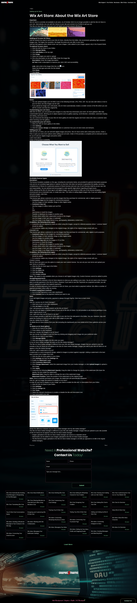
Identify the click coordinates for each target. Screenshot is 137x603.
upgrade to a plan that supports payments (48, 284)
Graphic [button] (66, 600)
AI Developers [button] (80, 600)
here (45, 194)
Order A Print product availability (40, 140)
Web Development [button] (57, 600)
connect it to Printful (76, 24)
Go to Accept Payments (39, 292)
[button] (131, 2)
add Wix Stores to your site (58, 24)
